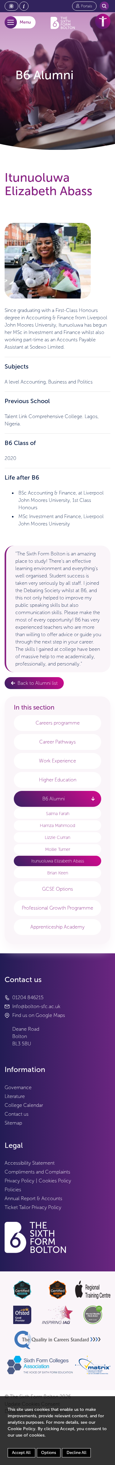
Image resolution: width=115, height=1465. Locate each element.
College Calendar (24, 1105)
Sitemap (13, 1123)
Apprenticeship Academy (57, 926)
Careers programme (58, 722)
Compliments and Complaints (37, 1171)
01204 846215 (28, 997)
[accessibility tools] (102, 21)
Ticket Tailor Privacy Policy (33, 1207)
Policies (13, 1189)
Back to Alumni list (37, 683)
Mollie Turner (57, 849)
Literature (15, 1096)
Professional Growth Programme (57, 908)
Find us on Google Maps (38, 1015)
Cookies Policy (55, 1180)
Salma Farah (57, 813)
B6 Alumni (53, 798)
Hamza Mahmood (57, 825)
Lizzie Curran (57, 837)
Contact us (17, 1114)
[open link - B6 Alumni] (93, 799)
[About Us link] (24, 6)
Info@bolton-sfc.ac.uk (36, 1006)
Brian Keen (57, 872)
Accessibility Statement (30, 1163)
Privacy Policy (19, 1180)
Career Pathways (57, 741)
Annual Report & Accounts (33, 1198)
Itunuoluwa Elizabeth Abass (57, 861)
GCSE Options (57, 889)
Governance (18, 1087)
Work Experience (57, 760)
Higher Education (57, 779)
